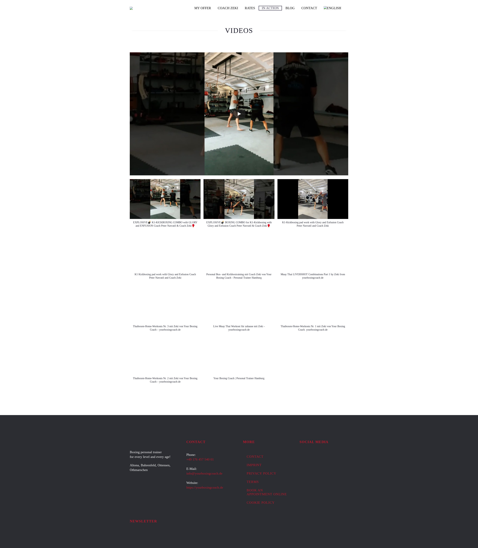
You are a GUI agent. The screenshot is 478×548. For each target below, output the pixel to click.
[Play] (239, 113)
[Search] (348, 8)
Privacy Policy (261, 473)
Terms (253, 482)
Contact (309, 8)
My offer (202, 8)
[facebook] (301, 455)
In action (270, 8)
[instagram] (308, 455)
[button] (165, 205)
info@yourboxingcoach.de (204, 473)
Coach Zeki (228, 8)
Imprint (254, 465)
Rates (250, 8)
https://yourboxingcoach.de (204, 487)
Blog (290, 8)
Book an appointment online (267, 492)
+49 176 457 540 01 (200, 459)
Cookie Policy (261, 502)
